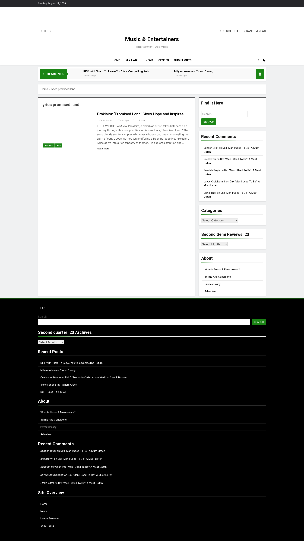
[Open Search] (258, 60)
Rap (59, 145)
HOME (116, 60)
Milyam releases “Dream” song (193, 71)
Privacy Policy (212, 284)
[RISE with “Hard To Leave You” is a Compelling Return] (73, 76)
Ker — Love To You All (53, 392)
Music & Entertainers (152, 39)
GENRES (163, 60)
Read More (103, 148)
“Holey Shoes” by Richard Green (58, 384)
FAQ (42, 308)
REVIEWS (131, 60)
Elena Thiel (210, 192)
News (43, 511)
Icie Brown (210, 159)
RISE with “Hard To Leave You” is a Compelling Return (117, 71)
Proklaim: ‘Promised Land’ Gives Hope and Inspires (140, 114)
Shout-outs (47, 525)
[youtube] (50, 31)
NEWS (149, 60)
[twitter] (45, 31)
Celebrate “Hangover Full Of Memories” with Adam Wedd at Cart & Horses (83, 377)
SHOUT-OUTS (183, 60)
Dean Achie (105, 120)
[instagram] (41, 31)
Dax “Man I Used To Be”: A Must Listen (83, 451)
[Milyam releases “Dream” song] (164, 76)
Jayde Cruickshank (214, 181)
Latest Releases (49, 518)
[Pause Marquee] (260, 74)
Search (42, 316)
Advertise (210, 291)
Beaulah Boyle (212, 170)
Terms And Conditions (218, 276)
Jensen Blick (211, 147)
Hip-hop (49, 145)
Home (44, 89)
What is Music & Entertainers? (222, 269)
